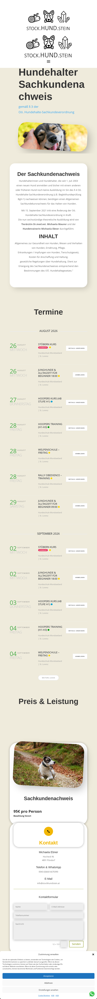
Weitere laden (48, 678)
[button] (93, 954)
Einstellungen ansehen (48, 990)
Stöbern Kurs (47, 344)
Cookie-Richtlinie (44, 995)
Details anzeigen (77, 348)
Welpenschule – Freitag (48, 451)
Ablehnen (48, 983)
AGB (52, 995)
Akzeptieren (48, 976)
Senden (76, 944)
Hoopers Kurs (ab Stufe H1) (50, 400)
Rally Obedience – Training (50, 476)
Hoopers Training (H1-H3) (50, 425)
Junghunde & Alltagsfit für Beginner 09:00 (47, 504)
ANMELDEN (80, 375)
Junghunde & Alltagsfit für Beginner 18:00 (47, 373)
